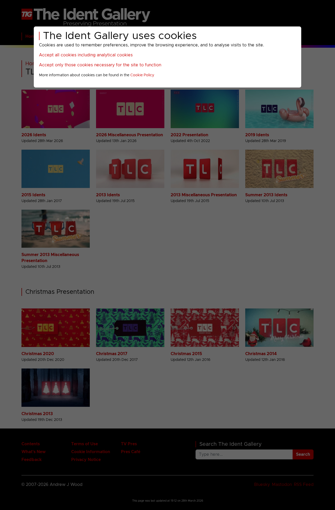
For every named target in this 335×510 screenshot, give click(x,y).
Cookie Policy (142, 75)
